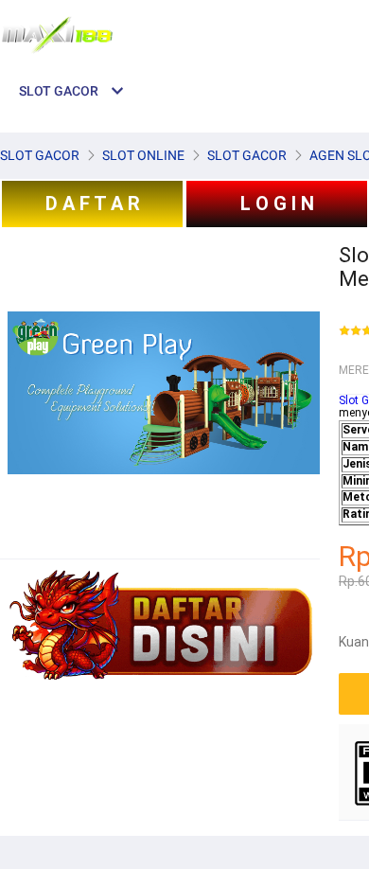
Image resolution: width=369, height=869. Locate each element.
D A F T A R (92, 203)
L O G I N (277, 203)
